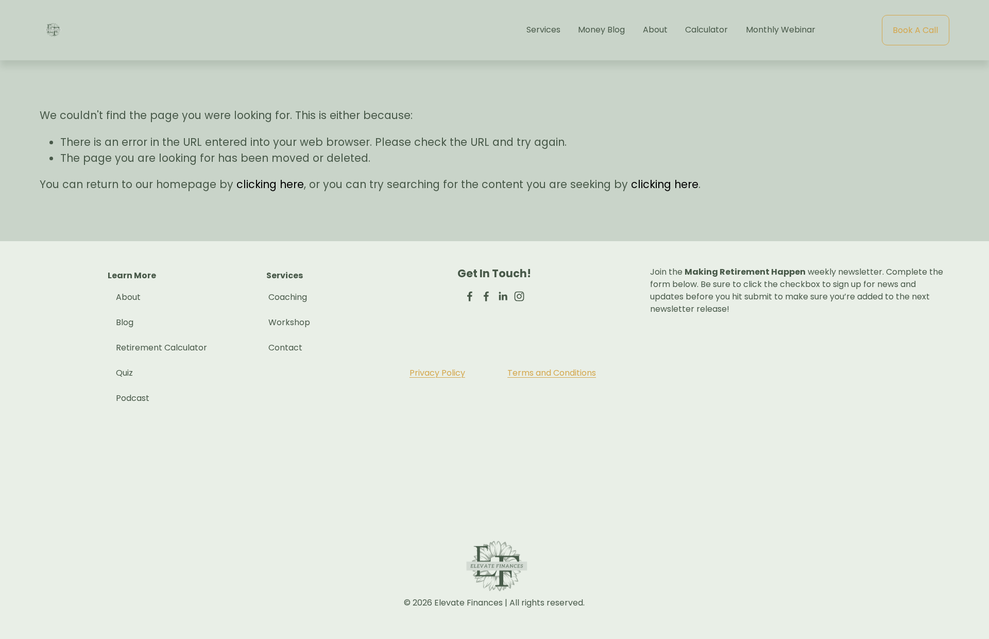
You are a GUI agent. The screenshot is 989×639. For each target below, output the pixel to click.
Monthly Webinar (780, 30)
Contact (285, 348)
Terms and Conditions (551, 373)
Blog (124, 322)
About (655, 30)
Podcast (132, 398)
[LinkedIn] (503, 296)
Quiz (124, 373)
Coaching (287, 297)
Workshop (289, 322)
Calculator (706, 30)
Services (543, 30)
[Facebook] (470, 296)
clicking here (270, 184)
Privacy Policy (437, 373)
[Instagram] (519, 296)
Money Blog (601, 30)
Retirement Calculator (161, 348)
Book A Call (915, 30)
